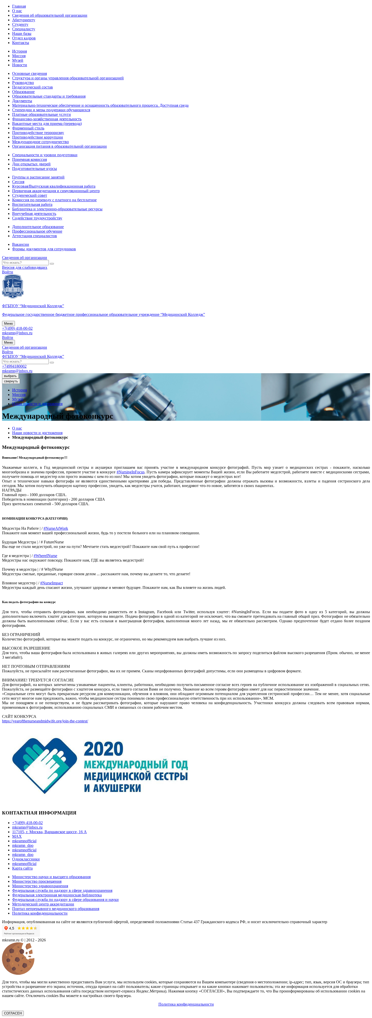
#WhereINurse (45, 556)
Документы (22, 101)
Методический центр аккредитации (43, 904)
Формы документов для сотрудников (44, 249)
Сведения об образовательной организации (49, 15)
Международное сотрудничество (40, 142)
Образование (23, 92)
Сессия (18, 182)
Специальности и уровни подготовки (44, 155)
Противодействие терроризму (38, 132)
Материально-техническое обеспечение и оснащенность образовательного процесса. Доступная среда (100, 105)
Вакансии (20, 244)
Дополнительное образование (38, 227)
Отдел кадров (24, 38)
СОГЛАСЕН (13, 1013)
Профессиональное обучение (37, 231)
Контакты (20, 42)
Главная (19, 6)
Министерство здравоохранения (40, 886)
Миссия (19, 56)
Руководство (23, 82)
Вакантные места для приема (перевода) (47, 123)
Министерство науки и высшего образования (51, 877)
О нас (17, 11)
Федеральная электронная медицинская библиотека (57, 895)
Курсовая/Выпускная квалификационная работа (53, 186)
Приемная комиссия (29, 159)
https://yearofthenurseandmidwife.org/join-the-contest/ (45, 721)
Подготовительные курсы (34, 168)
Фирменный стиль (28, 128)
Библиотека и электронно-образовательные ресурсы (57, 209)
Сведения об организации (24, 257)
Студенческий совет (29, 195)
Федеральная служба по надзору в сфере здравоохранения (62, 890)
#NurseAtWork (56, 528)
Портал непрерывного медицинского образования (55, 908)
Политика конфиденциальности (40, 913)
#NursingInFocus (130, 472)
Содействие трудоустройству (37, 218)
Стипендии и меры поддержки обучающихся (51, 110)
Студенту (20, 24)
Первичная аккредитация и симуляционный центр (56, 191)
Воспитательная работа (32, 204)
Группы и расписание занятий (38, 177)
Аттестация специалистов (34, 236)
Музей (17, 60)
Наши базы (21, 33)
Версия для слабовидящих (24, 267)
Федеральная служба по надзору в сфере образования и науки (65, 899)
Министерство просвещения (36, 881)
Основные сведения (29, 73)
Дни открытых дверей (31, 164)
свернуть (11, 381)
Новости (19, 65)
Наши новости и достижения (37, 404)
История (19, 51)
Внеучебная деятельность (34, 213)
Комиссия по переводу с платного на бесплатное (54, 200)
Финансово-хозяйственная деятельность (46, 119)
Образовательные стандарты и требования (49, 96)
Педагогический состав (32, 87)
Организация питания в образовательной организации (59, 146)
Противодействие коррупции (37, 137)
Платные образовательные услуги (41, 114)
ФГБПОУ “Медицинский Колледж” (33, 356)
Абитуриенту (23, 20)
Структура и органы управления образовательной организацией (68, 78)
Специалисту (23, 29)
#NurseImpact (51, 583)
